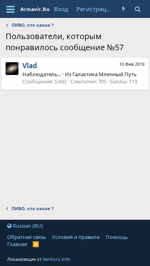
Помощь (117, 236)
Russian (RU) (27, 225)
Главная (17, 244)
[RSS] (35, 244)
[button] (10, 9)
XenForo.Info (56, 259)
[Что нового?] (123, 9)
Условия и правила (76, 236)
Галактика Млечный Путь (104, 74)
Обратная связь (26, 236)
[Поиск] (137, 9)
